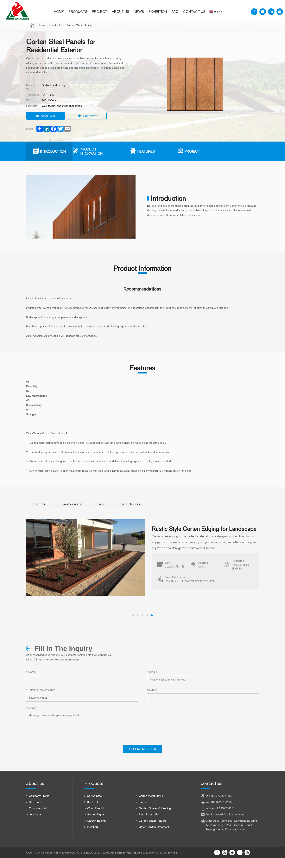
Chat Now (90, 116)
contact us (194, 12)
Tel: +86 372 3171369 (219, 795)
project (99, 12)
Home (59, 12)
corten (101, 504)
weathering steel (72, 504)
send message (145, 749)
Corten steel (40, 504)
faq (175, 12)
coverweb (169, 852)
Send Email (48, 116)
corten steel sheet (131, 504)
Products (77, 12)
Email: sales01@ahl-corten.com (225, 814)
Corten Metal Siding (79, 25)
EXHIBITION (158, 12)
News (139, 12)
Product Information (91, 151)
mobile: (210, 808)
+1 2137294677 (225, 808)
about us (120, 12)
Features (146, 151)
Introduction (53, 151)
